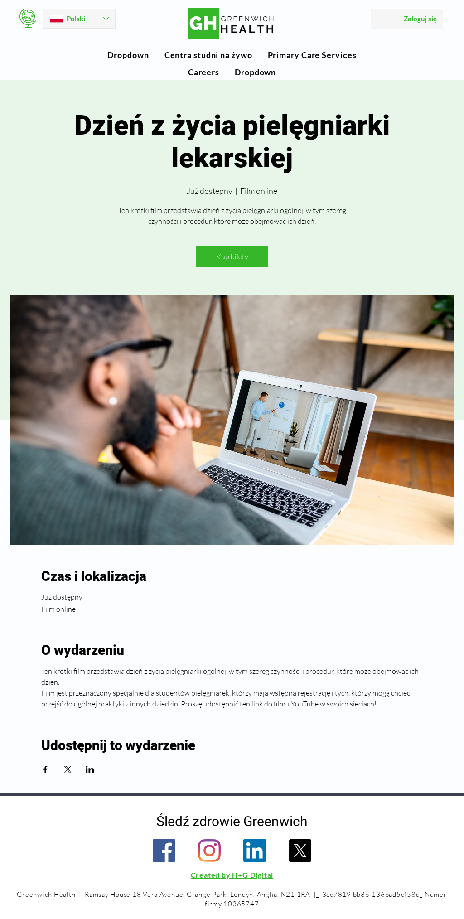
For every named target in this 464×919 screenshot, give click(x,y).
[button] (128, 55)
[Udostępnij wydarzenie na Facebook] (45, 769)
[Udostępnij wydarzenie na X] (67, 769)
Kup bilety (232, 256)
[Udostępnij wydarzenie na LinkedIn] (90, 769)
